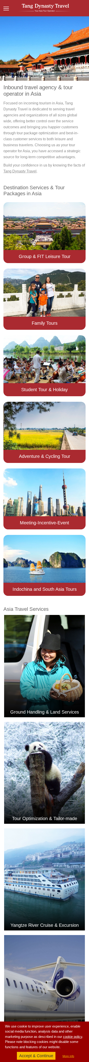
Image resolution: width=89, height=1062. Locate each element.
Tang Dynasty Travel (20, 171)
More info (68, 1056)
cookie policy (72, 1037)
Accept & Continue (36, 1055)
